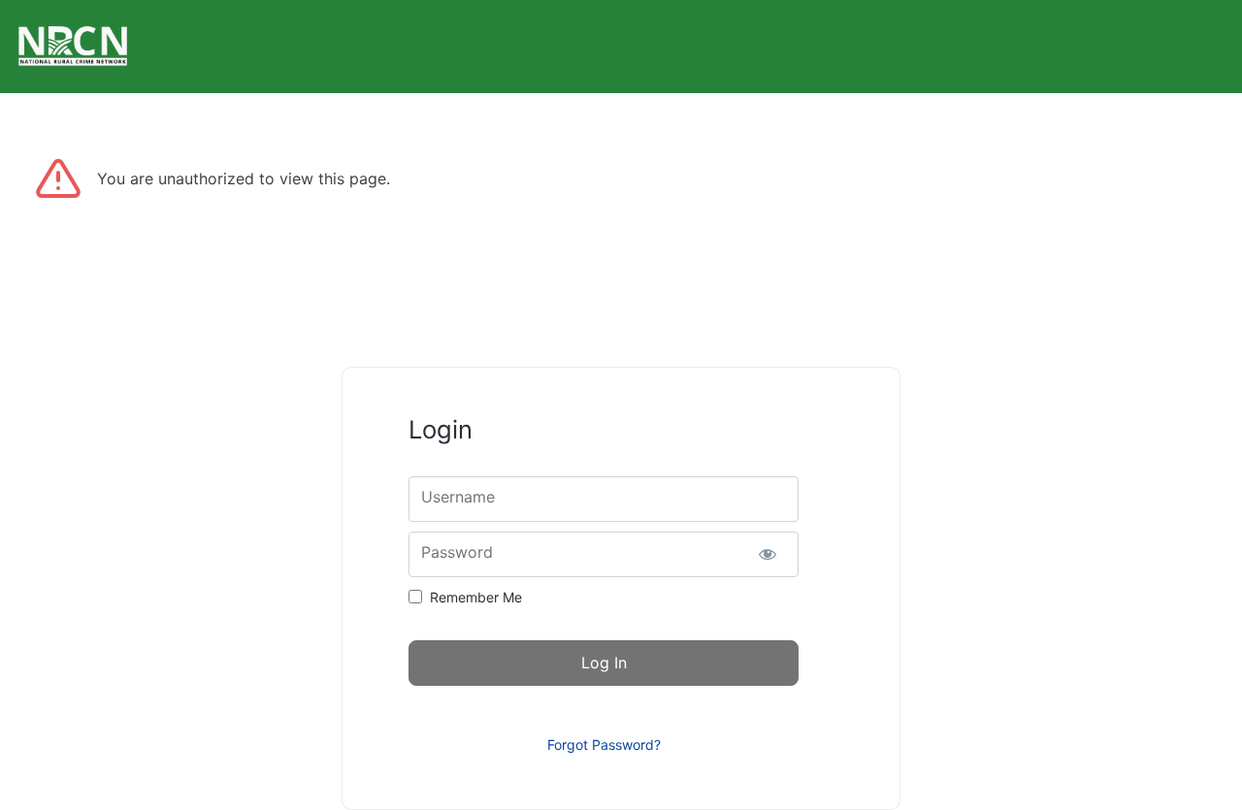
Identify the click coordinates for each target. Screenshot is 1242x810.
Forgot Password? (604, 744)
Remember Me (476, 597)
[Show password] (767, 554)
